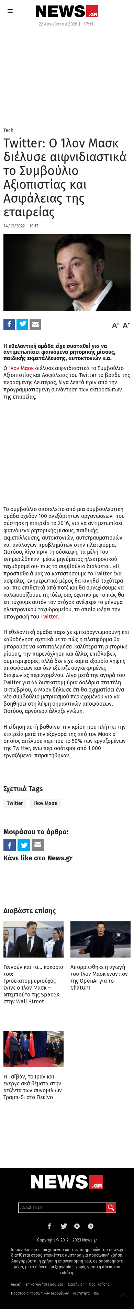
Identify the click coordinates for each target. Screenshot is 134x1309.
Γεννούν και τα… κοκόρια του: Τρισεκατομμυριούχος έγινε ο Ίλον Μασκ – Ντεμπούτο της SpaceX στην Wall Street (33, 984)
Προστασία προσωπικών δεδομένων (40, 1293)
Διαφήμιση (76, 1284)
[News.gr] (67, 11)
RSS (96, 1293)
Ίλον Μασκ (21, 368)
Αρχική (16, 1284)
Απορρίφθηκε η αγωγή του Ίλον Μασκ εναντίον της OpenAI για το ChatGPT (99, 977)
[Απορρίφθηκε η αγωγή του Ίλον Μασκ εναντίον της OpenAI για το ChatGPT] (100, 939)
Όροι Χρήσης (99, 1284)
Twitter (49, 616)
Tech (8, 130)
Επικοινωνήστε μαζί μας (45, 1284)
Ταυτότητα (81, 1293)
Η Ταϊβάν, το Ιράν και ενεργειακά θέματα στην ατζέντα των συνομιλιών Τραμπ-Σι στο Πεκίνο (32, 1087)
